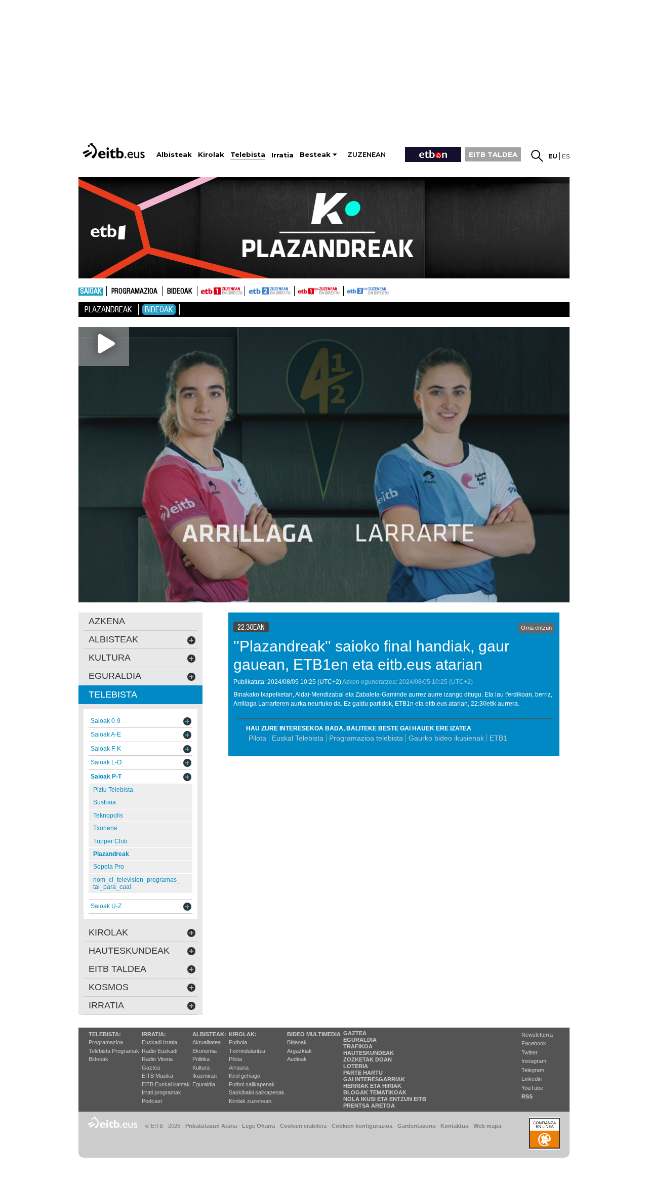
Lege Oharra (258, 1126)
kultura (110, 657)
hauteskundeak (129, 951)
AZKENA (107, 621)
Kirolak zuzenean (250, 1101)
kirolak (108, 932)
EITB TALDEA (493, 154)
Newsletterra (537, 1035)
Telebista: (105, 1034)
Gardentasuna (416, 1126)
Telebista (113, 694)
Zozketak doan (367, 1059)
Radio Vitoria (157, 1059)
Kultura (201, 1068)
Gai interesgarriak (374, 1079)
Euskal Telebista (297, 738)
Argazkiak (299, 1051)
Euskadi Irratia (159, 1042)
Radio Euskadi (159, 1051)
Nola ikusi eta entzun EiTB (384, 1099)
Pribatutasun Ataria (211, 1126)
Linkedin (531, 1079)
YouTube (532, 1088)
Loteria (355, 1066)
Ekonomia (204, 1051)
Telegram (532, 1070)
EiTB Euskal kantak (166, 1084)
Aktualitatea (206, 1042)
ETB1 (220, 291)
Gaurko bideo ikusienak (446, 738)
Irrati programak (161, 1092)
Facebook (533, 1043)
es (566, 156)
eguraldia (115, 676)
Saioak (91, 292)
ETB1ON (299, 290)
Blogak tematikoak (375, 1092)
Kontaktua (454, 1126)
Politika (201, 1059)
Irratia (106, 1005)
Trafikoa (358, 1046)
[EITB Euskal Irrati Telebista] (114, 150)
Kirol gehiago (244, 1076)
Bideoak (179, 292)
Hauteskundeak (368, 1053)
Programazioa (134, 292)
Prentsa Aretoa (369, 1106)
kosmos (109, 987)
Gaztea (151, 1068)
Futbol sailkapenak (252, 1084)
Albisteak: (209, 1034)
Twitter (529, 1052)
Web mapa (487, 1126)
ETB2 (270, 291)
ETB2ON (348, 290)
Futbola (238, 1042)
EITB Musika (157, 1076)
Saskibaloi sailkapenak (257, 1092)
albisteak (113, 639)
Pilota (257, 738)
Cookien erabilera (303, 1126)
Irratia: (154, 1034)
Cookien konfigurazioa (362, 1126)
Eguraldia (203, 1084)
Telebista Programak (114, 1051)
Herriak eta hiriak (372, 1086)
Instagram (533, 1061)
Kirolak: (243, 1034)
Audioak (297, 1059)
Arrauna (239, 1068)
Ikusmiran (204, 1076)
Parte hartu (363, 1073)
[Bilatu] (537, 156)
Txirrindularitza (247, 1051)
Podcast (152, 1101)
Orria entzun (536, 628)
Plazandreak (108, 309)
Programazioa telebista (366, 738)
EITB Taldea (117, 969)
